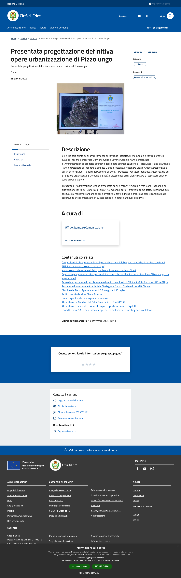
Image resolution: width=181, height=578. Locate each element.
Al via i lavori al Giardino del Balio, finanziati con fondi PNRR (94, 302)
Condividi (138, 51)
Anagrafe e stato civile (60, 490)
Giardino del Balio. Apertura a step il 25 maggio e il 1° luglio (93, 290)
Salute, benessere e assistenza (105, 510)
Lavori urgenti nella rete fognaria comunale (85, 298)
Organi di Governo (16, 490)
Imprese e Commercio (59, 505)
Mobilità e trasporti (58, 516)
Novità (24, 38)
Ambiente (95, 505)
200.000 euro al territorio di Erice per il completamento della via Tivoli (99, 270)
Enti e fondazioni (15, 505)
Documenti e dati (15, 521)
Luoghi (136, 514)
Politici (10, 510)
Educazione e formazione (103, 490)
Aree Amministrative (17, 495)
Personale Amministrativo (19, 516)
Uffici (9, 500)
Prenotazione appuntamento (63, 536)
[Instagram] (145, 16)
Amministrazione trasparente (105, 536)
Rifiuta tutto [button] (102, 566)
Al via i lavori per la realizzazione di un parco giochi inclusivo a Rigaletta (99, 306)
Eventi (136, 519)
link (117, 560)
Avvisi (136, 500)
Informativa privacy (100, 541)
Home (13, 38)
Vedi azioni (152, 51)
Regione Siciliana (15, 3)
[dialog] (90, 561)
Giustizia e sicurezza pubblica (105, 495)
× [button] (178, 547)
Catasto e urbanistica (59, 510)
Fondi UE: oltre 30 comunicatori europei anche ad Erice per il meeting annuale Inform (107, 310)
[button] (90, 573)
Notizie (33, 38)
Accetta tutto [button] (79, 566)
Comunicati (138, 495)
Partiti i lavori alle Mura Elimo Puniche (82, 294)
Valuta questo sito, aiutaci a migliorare (92, 450)
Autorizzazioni (98, 515)
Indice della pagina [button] (22, 144)
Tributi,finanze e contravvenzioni (107, 500)
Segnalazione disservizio (61, 541)
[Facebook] (131, 16)
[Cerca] (170, 15)
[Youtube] (138, 16)
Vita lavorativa (56, 500)
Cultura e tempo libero (60, 495)
